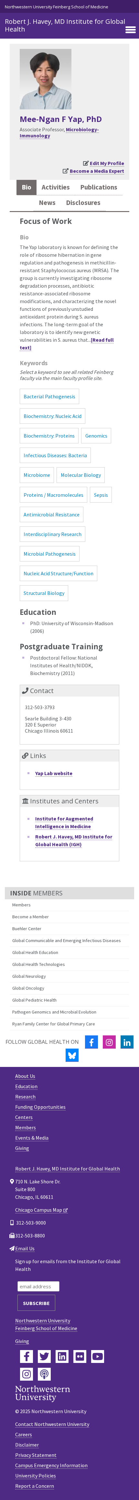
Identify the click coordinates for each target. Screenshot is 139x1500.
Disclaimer (27, 1444)
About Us (25, 1076)
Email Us (25, 1248)
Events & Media (31, 1137)
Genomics (96, 435)
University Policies (35, 1475)
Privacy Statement (36, 1455)
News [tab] (47, 203)
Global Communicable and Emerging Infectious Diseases (66, 940)
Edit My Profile (107, 163)
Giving (22, 1148)
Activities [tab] (56, 187)
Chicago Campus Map (38, 1210)
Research (25, 1096)
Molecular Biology (81, 475)
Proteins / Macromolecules (53, 495)
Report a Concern (34, 1486)
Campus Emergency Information (51, 1465)
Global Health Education (35, 952)
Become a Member (30, 917)
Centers (24, 1117)
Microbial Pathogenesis (50, 554)
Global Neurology (29, 976)
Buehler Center (26, 928)
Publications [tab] (98, 187)
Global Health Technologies (38, 964)
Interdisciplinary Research (52, 534)
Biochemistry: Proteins (49, 435)
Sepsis (101, 495)
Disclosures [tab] (83, 203)
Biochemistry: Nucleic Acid (52, 416)
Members (21, 905)
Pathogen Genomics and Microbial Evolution (54, 1012)
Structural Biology (44, 593)
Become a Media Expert (97, 171)
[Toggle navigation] (130, 30)
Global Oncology (28, 988)
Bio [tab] (26, 187)
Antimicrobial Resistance (52, 514)
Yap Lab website (53, 773)
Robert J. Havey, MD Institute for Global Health (65, 25)
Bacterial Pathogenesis (49, 396)
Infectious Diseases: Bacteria (55, 455)
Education (26, 1086)
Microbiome (37, 475)
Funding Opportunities (40, 1107)
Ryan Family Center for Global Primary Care (53, 1024)
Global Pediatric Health (34, 1000)
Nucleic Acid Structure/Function (58, 573)
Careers (23, 1434)
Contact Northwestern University (52, 1424)
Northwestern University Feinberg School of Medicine (56, 7)
